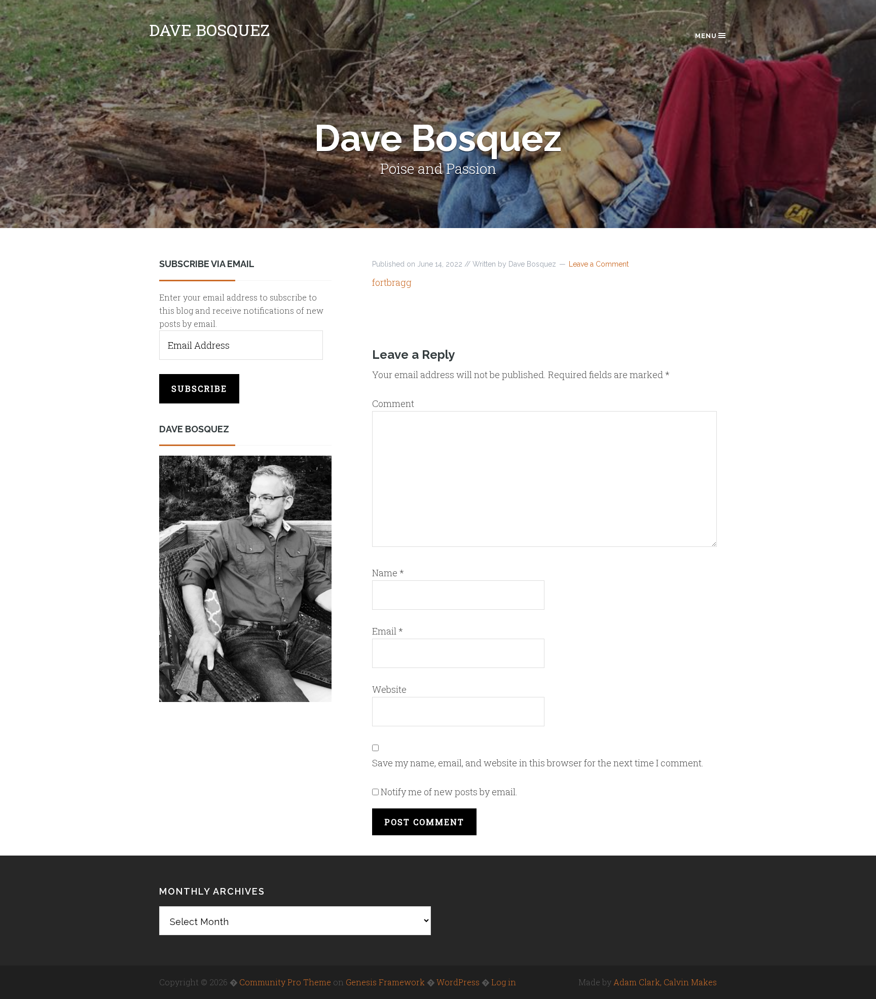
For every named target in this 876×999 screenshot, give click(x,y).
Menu (706, 36)
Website (389, 689)
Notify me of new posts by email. (449, 792)
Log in (503, 982)
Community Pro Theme (285, 982)
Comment (393, 403)
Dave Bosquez (209, 30)
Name (388, 573)
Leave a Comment (599, 264)
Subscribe (199, 388)
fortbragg (392, 282)
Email (387, 631)
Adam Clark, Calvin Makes (665, 982)
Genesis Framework (385, 982)
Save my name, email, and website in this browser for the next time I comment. (538, 763)
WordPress (458, 982)
